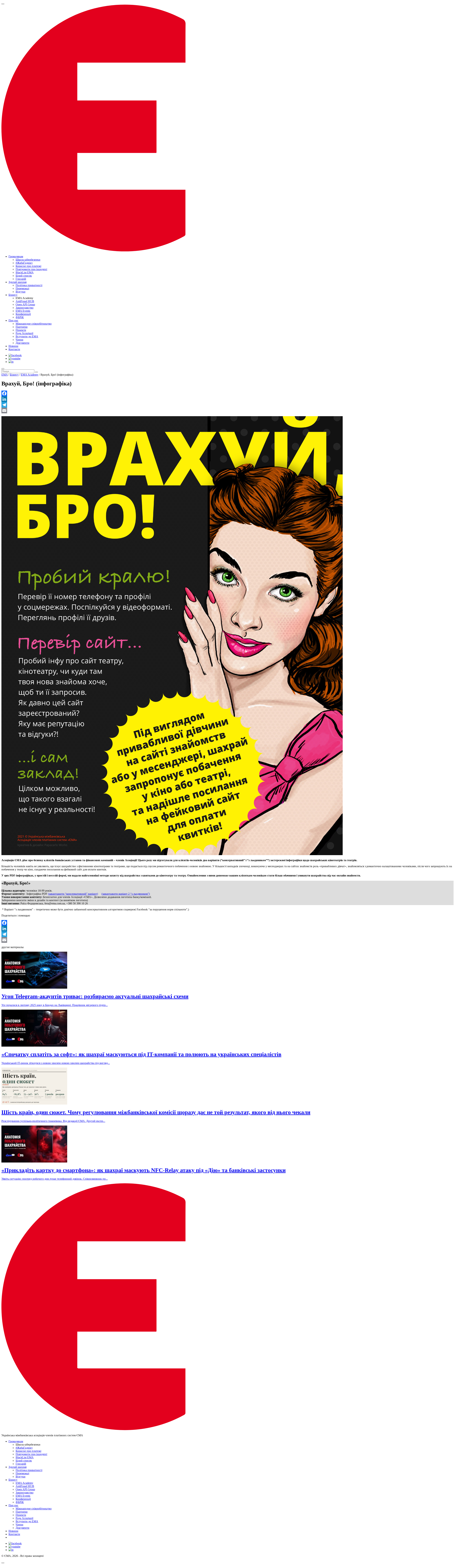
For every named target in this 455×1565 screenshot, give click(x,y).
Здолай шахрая (17, 282)
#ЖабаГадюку (24, 262)
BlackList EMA (25, 272)
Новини (13, 346)
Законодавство (24, 307)
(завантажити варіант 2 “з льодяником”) (125, 893)
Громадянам (16, 256)
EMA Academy (29, 374)
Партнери (22, 326)
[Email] (227, 410)
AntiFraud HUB (25, 301)
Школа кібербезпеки (28, 259)
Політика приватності (29, 285)
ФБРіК (20, 317)
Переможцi (22, 288)
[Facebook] (227, 393)
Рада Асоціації (24, 333)
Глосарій (21, 278)
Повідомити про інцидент (31, 269)
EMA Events (23, 310)
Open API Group (25, 304)
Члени (19, 339)
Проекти (21, 330)
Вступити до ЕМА (27, 336)
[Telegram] (227, 405)
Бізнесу (13, 294)
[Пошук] (2, 368)
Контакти (14, 349)
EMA (4, 374)
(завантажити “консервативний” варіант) (73, 893)
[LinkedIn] (227, 399)
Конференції (23, 314)
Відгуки (20, 291)
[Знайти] (36, 372)
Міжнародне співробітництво (34, 323)
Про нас (13, 320)
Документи (22, 342)
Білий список (24, 275)
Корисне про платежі (28, 266)
